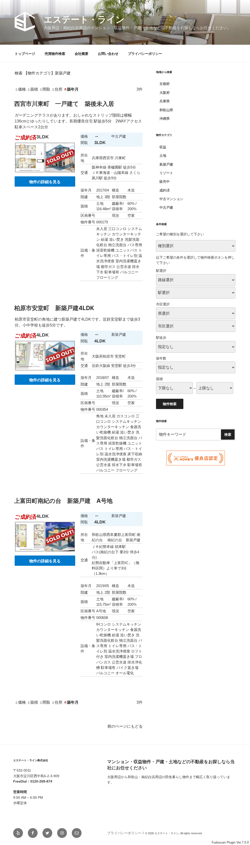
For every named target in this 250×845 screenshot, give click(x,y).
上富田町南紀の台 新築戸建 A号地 (63, 500)
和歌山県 (166, 110)
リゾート (166, 173)
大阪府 (164, 93)
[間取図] (30, 173)
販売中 (164, 181)
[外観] (60, 173)
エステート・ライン (84, 19)
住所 (58, 89)
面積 (34, 89)
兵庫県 (164, 101)
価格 (22, 89)
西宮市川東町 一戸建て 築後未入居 (64, 103)
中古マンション (171, 199)
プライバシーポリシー (145, 54)
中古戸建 (166, 207)
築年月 (73, 89)
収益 (162, 147)
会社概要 (81, 54)
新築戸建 (166, 164)
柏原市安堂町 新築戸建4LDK (54, 308)
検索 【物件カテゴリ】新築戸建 (43, 73)
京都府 (164, 84)
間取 (46, 89)
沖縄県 (164, 119)
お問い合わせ (108, 54)
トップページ (25, 54)
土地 (162, 155)
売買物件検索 (55, 54)
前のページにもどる (125, 726)
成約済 (164, 190)
